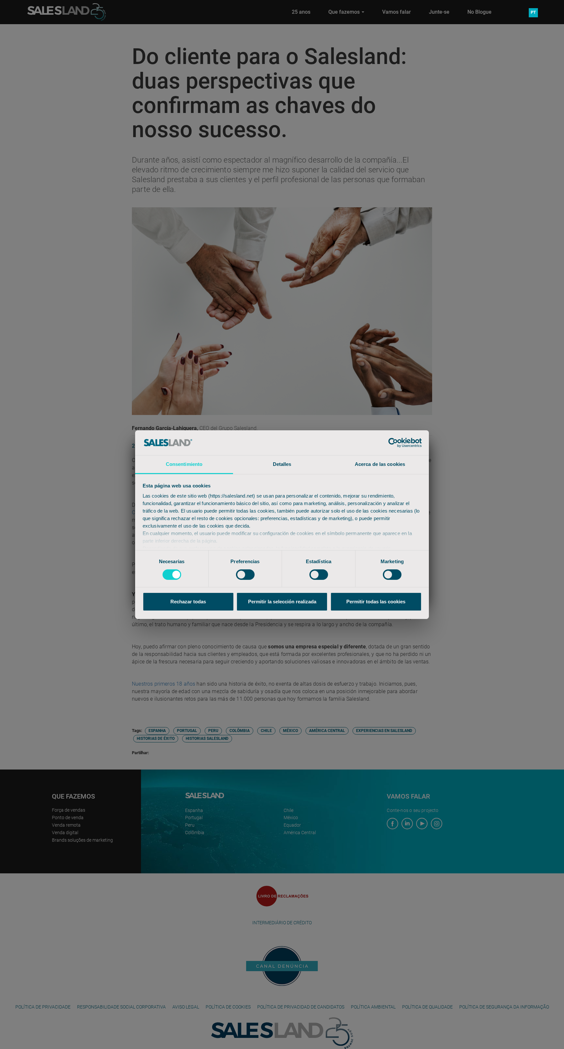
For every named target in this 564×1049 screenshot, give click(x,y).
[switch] (245, 574)
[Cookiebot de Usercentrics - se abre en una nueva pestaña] (393, 443)
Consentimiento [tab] (184, 464)
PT (533, 12)
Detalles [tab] (282, 464)
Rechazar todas (188, 601)
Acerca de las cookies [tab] (380, 464)
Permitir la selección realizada (282, 601)
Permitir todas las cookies (375, 601)
